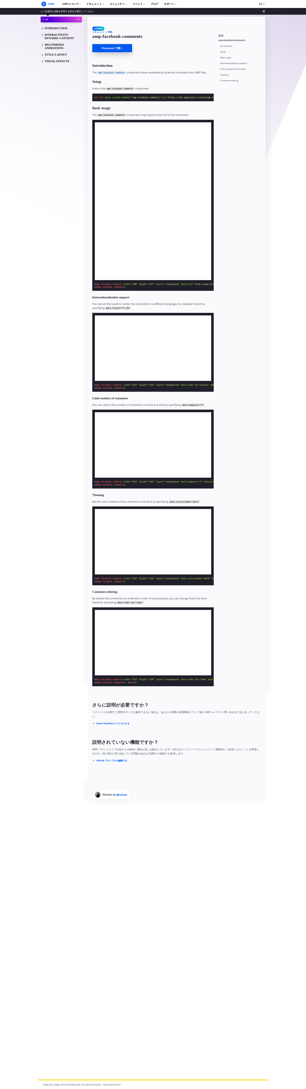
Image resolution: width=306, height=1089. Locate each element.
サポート (169, 4)
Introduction (226, 46)
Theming (224, 74)
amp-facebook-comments (232, 40)
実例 (110, 32)
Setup (223, 51)
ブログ (154, 4)
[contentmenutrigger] (240, 35)
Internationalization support (233, 63)
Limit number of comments (233, 69)
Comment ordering (229, 80)
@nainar (122, 794)
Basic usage (225, 57)
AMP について (70, 4)
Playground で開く (112, 48)
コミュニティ (117, 4)
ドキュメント (94, 4)
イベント (138, 4)
